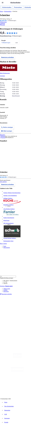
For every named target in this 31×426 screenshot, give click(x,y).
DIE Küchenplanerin (8, 223)
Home (1, 11)
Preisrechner (18, 7)
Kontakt (6, 422)
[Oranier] (17, 378)
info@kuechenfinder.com (6, 336)
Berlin (11, 301)
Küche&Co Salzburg (8, 204)
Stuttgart (26, 303)
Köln (23, 303)
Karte (4, 246)
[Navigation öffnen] (2, 2)
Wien (11, 303)
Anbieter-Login (8, 330)
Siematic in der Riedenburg (10, 195)
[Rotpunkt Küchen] (22, 385)
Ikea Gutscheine (12, 305)
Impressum (7, 418)
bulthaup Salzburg (7, 198)
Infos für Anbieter (7, 325)
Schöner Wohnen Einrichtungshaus (11, 192)
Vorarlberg (24, 301)
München (19, 301)
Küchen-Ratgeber (7, 316)
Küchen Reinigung (7, 314)
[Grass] (17, 364)
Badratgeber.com (7, 320)
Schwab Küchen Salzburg (9, 238)
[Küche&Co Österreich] (17, 392)
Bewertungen (6, 247)
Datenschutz (7, 410)
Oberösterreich (6, 303)
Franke (4, 304)
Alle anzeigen (3, 181)
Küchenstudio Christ (8, 241)
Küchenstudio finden (8, 298)
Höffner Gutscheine (13, 308)
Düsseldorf (15, 303)
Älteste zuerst (6, 288)
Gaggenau (2, 75)
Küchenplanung (7, 313)
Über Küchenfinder (8, 317)
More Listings (3, 243)
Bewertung (6, 291)
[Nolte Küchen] (12, 385)
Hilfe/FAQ (6, 319)
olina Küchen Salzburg (9, 209)
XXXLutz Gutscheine (20, 305)
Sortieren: (6, 286)
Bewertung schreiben (7, 57)
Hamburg (15, 301)
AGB (5, 414)
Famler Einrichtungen (8, 217)
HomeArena (6, 220)
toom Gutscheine (12, 307)
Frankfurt (20, 303)
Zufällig (5, 290)
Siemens (8, 304)
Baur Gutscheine (19, 307)
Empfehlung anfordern (9, 300)
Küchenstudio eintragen (9, 329)
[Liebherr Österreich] (17, 371)
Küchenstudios (6, 7)
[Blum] (17, 357)
